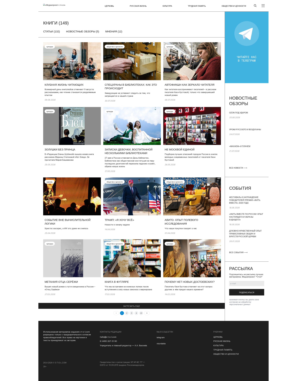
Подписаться (246, 293)
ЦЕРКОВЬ (109, 6)
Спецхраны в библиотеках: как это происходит (131, 86)
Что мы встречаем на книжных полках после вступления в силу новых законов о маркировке (128, 288)
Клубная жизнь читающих (64, 84)
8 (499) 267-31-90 (108, 341)
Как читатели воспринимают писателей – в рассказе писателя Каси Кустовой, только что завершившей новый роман (190, 92)
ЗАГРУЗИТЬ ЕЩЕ (131, 306)
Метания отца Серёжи (61, 281)
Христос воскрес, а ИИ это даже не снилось (66, 228)
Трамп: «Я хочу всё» (119, 219)
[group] (246, 119)
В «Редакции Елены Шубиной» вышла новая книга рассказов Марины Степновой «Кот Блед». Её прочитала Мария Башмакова (69, 157)
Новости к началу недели (117, 224)
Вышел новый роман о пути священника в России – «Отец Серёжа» (70, 288)
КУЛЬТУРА (167, 6)
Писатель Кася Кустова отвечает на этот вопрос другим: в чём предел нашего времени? (189, 288)
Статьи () (51, 31)
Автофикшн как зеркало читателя (190, 84)
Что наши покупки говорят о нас (181, 228)
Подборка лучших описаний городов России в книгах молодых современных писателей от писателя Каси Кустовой (191, 157)
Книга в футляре (117, 281)
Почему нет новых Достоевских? (190, 281)
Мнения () (113, 31)
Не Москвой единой (180, 149)
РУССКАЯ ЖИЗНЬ (138, 6)
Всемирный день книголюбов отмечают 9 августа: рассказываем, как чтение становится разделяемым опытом (70, 92)
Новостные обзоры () (82, 31)
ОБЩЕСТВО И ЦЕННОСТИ (234, 6)
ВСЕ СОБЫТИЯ (236, 252)
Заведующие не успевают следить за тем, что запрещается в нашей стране (127, 94)
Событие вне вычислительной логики (68, 221)
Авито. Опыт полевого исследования (181, 221)
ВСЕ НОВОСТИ (236, 168)
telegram (161, 337)
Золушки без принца (60, 149)
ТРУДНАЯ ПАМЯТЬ (197, 6)
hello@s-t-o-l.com (108, 337)
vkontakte (161, 343)
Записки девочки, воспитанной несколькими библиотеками (129, 151)
